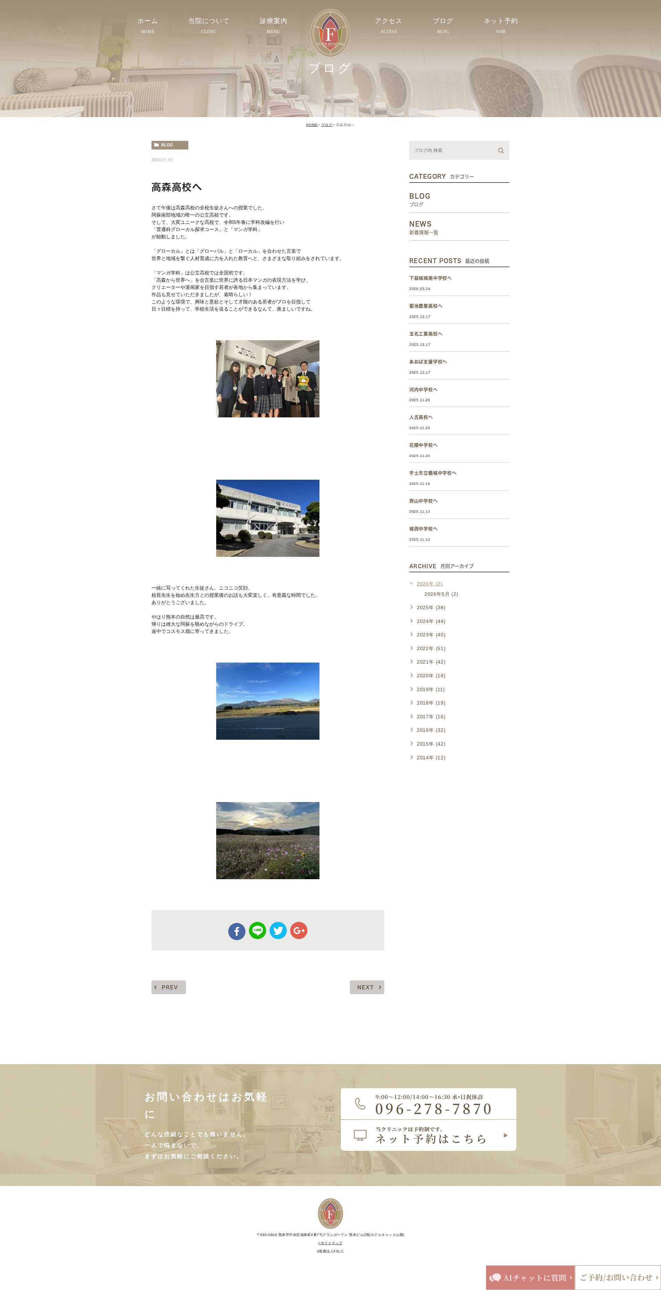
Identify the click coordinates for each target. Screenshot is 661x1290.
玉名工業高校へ (426, 334)
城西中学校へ (423, 529)
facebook (236, 931)
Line (257, 930)
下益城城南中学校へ (430, 278)
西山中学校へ (423, 501)
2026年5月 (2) (441, 594)
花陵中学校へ (423, 445)
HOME (312, 125)
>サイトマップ (330, 1243)
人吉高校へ (421, 417)
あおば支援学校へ (428, 362)
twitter (278, 930)
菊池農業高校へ (426, 306)
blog (167, 145)
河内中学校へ (423, 389)
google (298, 930)
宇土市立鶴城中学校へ (433, 473)
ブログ (327, 125)
